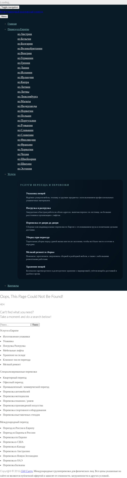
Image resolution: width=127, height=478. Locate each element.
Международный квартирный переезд (21, 11)
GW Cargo (27, 471)
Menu (4, 16)
